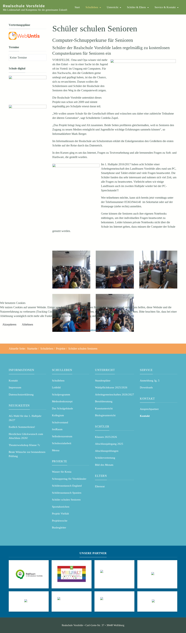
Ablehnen (27, 324)
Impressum (107, 330)
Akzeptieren (9, 324)
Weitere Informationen (86, 330)
